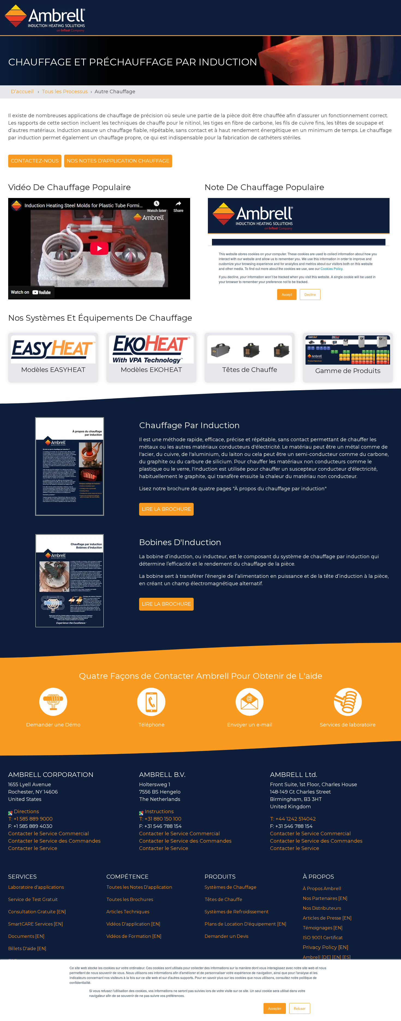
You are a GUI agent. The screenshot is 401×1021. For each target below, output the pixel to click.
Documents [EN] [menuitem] (26, 936)
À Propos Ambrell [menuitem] (322, 888)
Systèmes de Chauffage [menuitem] (230, 887)
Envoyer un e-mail (249, 725)
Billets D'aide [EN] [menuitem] (27, 948)
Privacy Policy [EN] (325, 947)
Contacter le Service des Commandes (54, 841)
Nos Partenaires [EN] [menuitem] (325, 898)
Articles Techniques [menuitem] (128, 911)
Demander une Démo (53, 725)
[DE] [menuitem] (326, 957)
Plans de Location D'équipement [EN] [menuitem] (245, 924)
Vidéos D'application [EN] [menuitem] (133, 924)
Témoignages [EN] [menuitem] (323, 927)
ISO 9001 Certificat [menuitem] (323, 937)
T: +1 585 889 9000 (30, 819)
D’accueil (23, 92)
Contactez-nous (35, 161)
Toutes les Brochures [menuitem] (129, 899)
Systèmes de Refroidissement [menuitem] (237, 911)
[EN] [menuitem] (336, 957)
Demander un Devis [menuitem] (226, 936)
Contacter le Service (32, 848)
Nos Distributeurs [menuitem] (322, 908)
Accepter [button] (274, 1008)
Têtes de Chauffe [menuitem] (223, 899)
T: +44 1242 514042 (293, 819)
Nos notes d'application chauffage (118, 161)
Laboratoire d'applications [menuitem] (36, 887)
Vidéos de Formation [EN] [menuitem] (133, 936)
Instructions (159, 812)
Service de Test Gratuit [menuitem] (33, 899)
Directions (26, 812)
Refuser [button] (300, 1008)
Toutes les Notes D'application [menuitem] (139, 887)
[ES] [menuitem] (346, 957)
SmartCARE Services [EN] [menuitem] (35, 924)
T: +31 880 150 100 (160, 819)
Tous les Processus (65, 92)
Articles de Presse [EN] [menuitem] (327, 918)
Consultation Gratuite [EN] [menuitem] (37, 911)
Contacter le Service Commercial (48, 834)
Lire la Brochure (166, 509)
